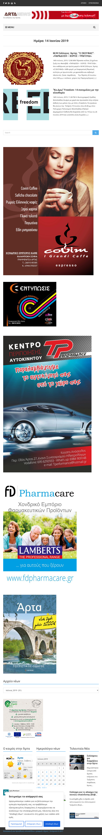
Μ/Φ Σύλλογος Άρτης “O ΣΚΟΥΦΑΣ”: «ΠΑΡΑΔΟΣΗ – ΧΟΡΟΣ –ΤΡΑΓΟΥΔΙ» (73, 54)
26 (47, 784)
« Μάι (38, 787)
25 (43, 784)
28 (55, 784)
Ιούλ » (44, 787)
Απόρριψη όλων (34, 824)
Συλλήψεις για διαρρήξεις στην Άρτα (92, 760)
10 (38, 776)
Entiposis (54, 831)
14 (55, 776)
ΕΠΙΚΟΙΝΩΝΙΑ (94, 3)
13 (51, 776)
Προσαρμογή (16, 824)
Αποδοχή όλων (51, 824)
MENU (10, 27)
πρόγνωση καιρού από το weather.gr (23, 783)
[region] (34, 811)
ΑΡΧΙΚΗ (83, 3)
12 (47, 776)
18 (43, 780)
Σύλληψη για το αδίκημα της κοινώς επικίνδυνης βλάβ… (84, 793)
